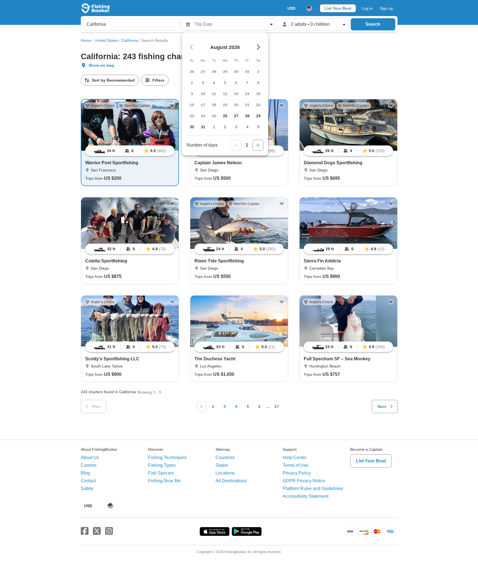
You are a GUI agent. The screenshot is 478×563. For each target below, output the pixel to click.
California (129, 40)
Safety (87, 488)
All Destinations (230, 480)
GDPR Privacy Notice (304, 480)
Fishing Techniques (167, 457)
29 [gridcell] (258, 116)
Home (86, 40)
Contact (88, 480)
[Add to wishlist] (172, 105)
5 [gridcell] (258, 127)
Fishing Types (162, 465)
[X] (97, 531)
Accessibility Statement (305, 496)
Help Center (294, 457)
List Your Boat (337, 8)
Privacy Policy (297, 473)
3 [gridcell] (236, 127)
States (221, 465)
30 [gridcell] (192, 127)
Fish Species (161, 473)
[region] (130, 150)
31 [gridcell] (203, 127)
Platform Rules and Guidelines (313, 488)
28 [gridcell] (247, 116)
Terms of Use (295, 465)
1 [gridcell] (214, 127)
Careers (89, 465)
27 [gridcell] (236, 116)
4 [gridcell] (247, 127)
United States (106, 40)
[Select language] (309, 8)
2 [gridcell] (225, 127)
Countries (225, 457)
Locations (225, 473)
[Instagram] (109, 531)
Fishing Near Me (164, 480)
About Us (90, 457)
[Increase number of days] (258, 145)
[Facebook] (85, 531)
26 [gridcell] (225, 116)
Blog (85, 473)
